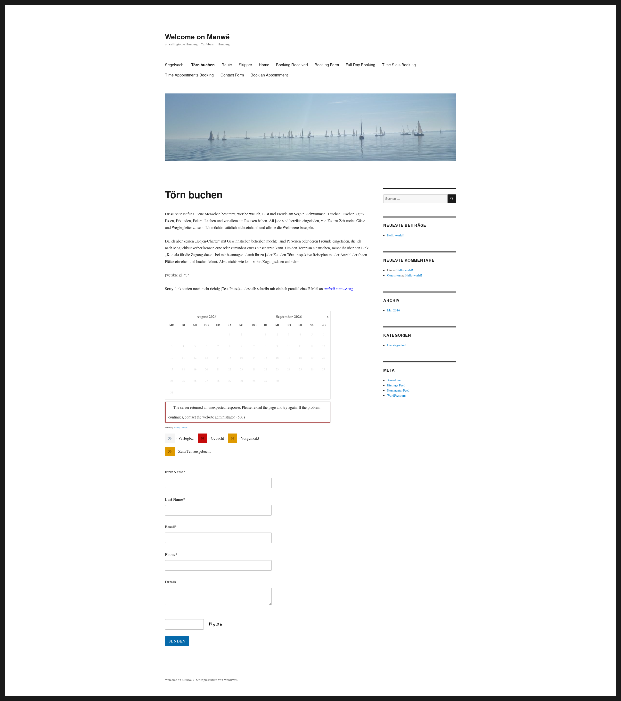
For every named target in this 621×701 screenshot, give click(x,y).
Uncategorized (396, 345)
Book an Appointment (269, 75)
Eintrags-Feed (396, 385)
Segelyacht (174, 64)
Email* (171, 526)
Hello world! (395, 235)
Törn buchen (203, 64)
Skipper (245, 64)
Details (170, 581)
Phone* (171, 554)
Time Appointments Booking (189, 75)
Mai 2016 (393, 310)
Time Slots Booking (399, 64)
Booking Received (292, 64)
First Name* (175, 472)
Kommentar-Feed (398, 390)
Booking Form (327, 64)
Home (264, 64)
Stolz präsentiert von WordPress (216, 679)
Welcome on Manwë (197, 37)
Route (226, 64)
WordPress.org (396, 395)
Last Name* (175, 499)
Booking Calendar (180, 427)
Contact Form (232, 75)
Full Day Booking (360, 64)
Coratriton (394, 275)
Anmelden (394, 380)
